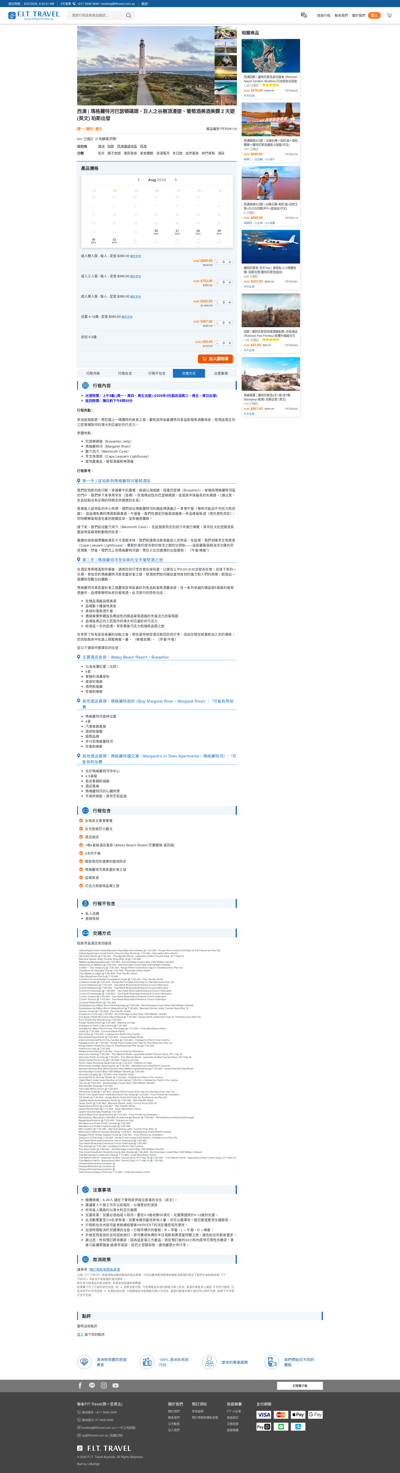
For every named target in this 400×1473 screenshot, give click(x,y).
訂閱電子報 (300, 1385)
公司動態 (174, 1423)
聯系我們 (341, 15)
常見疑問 (198, 1411)
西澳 (143, 146)
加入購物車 (219, 359)
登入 (374, 15)
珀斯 (111, 146)
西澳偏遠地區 (127, 146)
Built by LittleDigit (88, 1464)
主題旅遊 (233, 1423)
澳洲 (101, 146)
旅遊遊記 (233, 1417)
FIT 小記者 (234, 1411)
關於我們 (358, 15)
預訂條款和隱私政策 (104, 1269)
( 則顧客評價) (106, 139)
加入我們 (174, 1430)
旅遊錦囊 (233, 1430)
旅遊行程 (323, 15)
